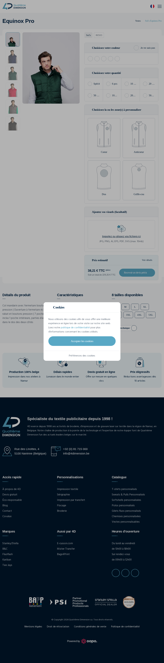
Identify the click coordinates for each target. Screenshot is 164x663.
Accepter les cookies (82, 341)
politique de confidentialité (75, 328)
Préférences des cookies (82, 356)
